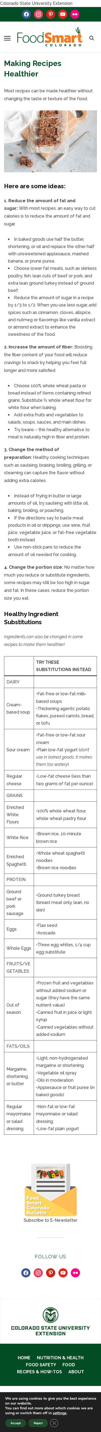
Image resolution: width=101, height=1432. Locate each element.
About (76, 1371)
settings (60, 1413)
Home (24, 1357)
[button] (7, 38)
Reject (38, 1423)
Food (68, 1364)
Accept (16, 1423)
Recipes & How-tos (39, 1371)
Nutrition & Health (60, 1357)
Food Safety (41, 1364)
